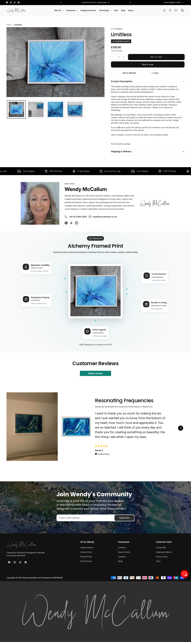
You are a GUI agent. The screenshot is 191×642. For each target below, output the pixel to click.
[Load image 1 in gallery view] (16, 109)
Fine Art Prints (86, 561)
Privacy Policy (162, 556)
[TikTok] (71, 223)
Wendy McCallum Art (32, 578)
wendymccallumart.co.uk (105, 216)
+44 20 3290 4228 (78, 216)
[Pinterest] (66, 223)
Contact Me (161, 547)
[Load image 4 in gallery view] (75, 109)
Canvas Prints (86, 552)
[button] (59, 10)
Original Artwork (86, 547)
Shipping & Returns (164, 552)
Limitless (18, 25)
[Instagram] (76, 223)
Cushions (122, 547)
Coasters (121, 556)
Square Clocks (124, 552)
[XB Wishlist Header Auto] (176, 10)
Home (8, 25)
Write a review (95, 373)
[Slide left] (10, 428)
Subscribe (124, 517)
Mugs (120, 561)
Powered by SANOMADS (52, 578)
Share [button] (156, 73)
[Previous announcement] (61, 2)
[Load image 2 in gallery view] (36, 109)
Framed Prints (86, 556)
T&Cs (158, 561)
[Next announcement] (130, 2)
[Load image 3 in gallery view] (55, 109)
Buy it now (147, 64)
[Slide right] (180, 428)
